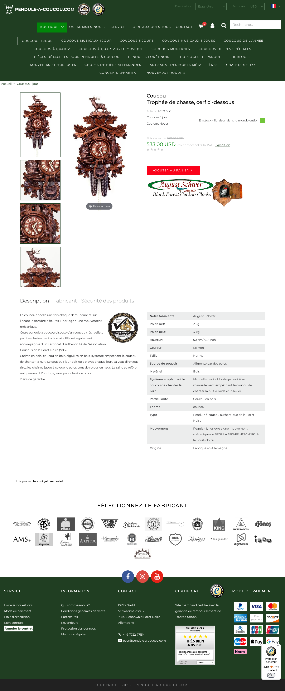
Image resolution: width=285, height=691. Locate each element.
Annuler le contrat (19, 628)
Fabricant (65, 301)
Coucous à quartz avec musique (111, 49)
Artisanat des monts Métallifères (184, 65)
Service (118, 27)
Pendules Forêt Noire (150, 57)
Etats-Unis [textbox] (205, 6)
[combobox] (211, 6)
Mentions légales (73, 634)
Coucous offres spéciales (225, 49)
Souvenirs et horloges (53, 65)
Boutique (49, 27)
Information (75, 591)
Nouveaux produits (165, 73)
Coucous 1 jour (37, 41)
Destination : (184, 6)
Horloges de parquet (201, 57)
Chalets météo (240, 65)
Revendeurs (69, 623)
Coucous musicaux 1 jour (86, 40)
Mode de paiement (18, 611)
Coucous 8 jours (137, 40)
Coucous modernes (170, 49)
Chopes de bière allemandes (112, 65)
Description (34, 301)
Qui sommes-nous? (87, 27)
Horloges (241, 57)
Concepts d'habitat (119, 73)
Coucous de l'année (243, 40)
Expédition (222, 145)
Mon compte (13, 623)
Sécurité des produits (107, 301)
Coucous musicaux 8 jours (189, 40)
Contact (184, 27)
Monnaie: (239, 6)
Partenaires (69, 617)
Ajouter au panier (171, 170)
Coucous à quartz (52, 49)
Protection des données (78, 628)
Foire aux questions (151, 27)
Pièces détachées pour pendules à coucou (77, 57)
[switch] (271, 675)
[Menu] (278, 646)
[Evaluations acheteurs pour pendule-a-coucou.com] (195, 647)
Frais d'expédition (17, 617)
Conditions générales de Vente (83, 611)
